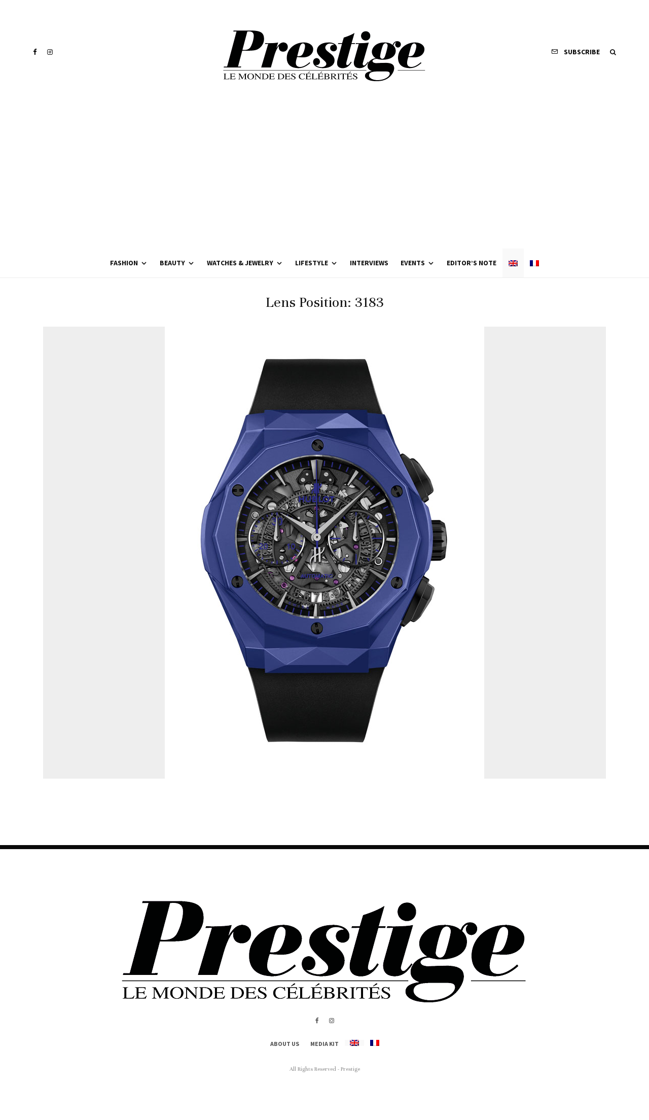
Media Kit (324, 1043)
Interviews (369, 262)
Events (413, 262)
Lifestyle (311, 262)
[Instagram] (50, 52)
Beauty (172, 262)
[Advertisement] (324, 172)
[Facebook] (35, 52)
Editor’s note (471, 262)
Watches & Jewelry (240, 262)
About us (284, 1043)
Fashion (124, 262)
